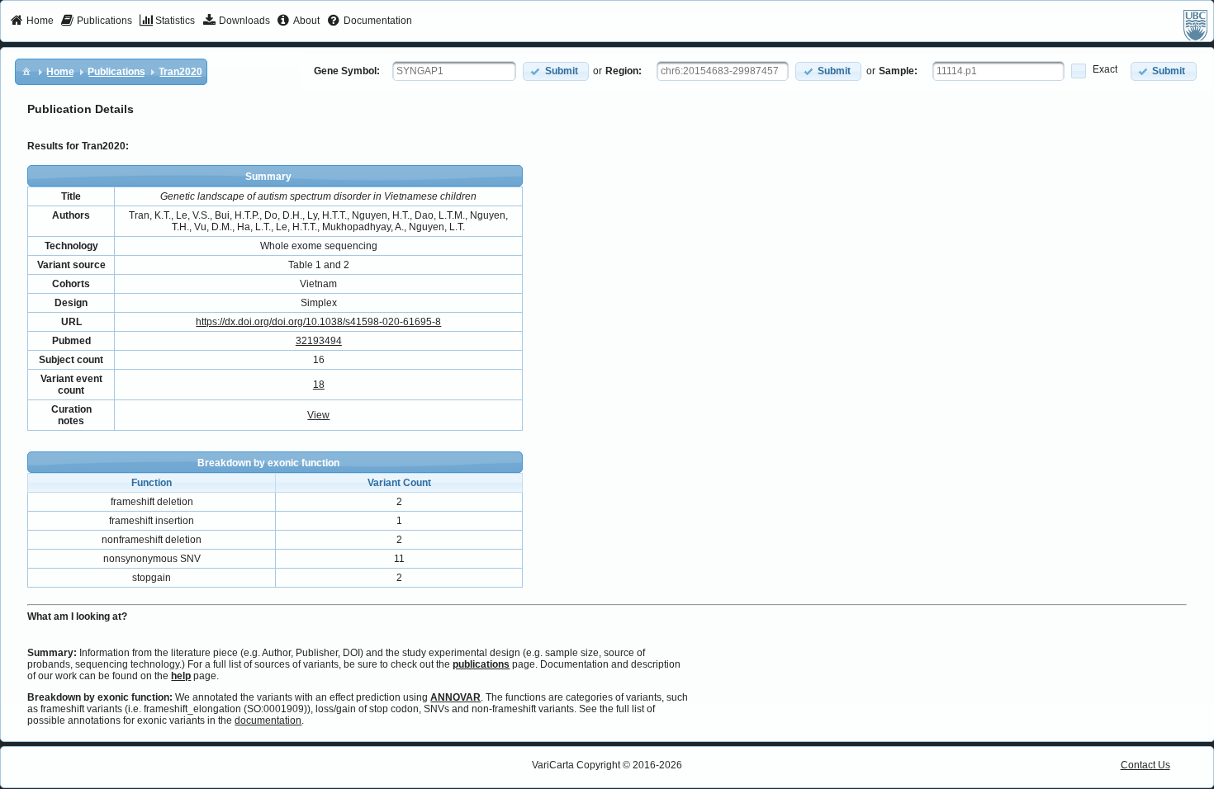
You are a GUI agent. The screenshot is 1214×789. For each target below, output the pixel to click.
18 (319, 384)
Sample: (898, 71)
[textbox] (454, 71)
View (318, 415)
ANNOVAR (455, 697)
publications (481, 664)
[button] (556, 71)
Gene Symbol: (347, 71)
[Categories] (26, 71)
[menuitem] (32, 21)
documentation (268, 720)
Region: (623, 71)
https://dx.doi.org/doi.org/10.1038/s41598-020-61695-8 (318, 322)
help (181, 676)
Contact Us (1145, 765)
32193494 (319, 341)
